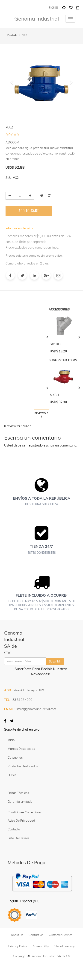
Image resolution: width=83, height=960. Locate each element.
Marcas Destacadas (21, 748)
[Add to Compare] (64, 8)
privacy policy (17, 946)
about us (17, 935)
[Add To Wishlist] (42, 195)
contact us (36, 935)
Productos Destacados (23, 766)
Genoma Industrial (36, 18)
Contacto (14, 829)
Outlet (12, 775)
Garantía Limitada (20, 801)
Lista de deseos (18, 838)
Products (12, 34)
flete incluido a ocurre (41, 595)
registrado (35, 445)
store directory (64, 946)
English (13, 901)
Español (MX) (29, 901)
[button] (13, 97)
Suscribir (55, 661)
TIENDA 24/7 (41, 546)
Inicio (11, 740)
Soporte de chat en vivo (21, 729)
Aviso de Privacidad (21, 820)
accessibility (41, 946)
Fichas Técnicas (18, 793)
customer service (60, 935)
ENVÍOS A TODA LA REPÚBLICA (41, 498)
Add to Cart (28, 210)
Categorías (15, 757)
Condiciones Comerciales (25, 812)
